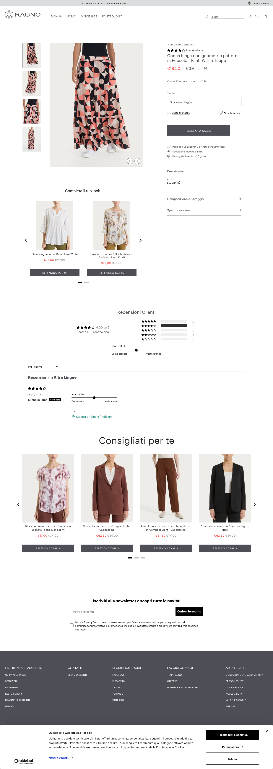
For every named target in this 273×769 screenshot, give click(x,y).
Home (171, 44)
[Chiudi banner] (267, 730)
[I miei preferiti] (257, 16)
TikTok (116, 687)
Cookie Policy (234, 687)
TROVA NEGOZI (261, 3)
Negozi (9, 706)
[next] (137, 161)
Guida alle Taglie (15, 674)
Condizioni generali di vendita (244, 674)
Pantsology (112, 16)
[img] (50, 388)
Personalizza (230, 747)
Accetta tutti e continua (232, 734)
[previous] (130, 161)
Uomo (71, 16)
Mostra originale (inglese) (94, 416)
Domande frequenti (17, 699)
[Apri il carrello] (265, 16)
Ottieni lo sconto (189, 611)
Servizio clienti (77, 674)
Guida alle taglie (181, 112)
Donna (56, 16)
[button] (176, 50)
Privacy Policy (234, 681)
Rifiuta (232, 759)
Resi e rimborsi (14, 693)
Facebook (118, 674)
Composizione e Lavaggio (185, 198)
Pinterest (118, 699)
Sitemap (230, 706)
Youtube (117, 693)
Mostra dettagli (59, 757)
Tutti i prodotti (186, 44)
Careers (172, 681)
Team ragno (174, 674)
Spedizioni (11, 681)
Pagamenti (11, 687)
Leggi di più (174, 182)
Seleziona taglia (199, 131)
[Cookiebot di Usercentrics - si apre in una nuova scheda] (24, 762)
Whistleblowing (236, 699)
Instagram (118, 681)
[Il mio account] (250, 16)
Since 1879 (89, 16)
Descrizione (175, 171)
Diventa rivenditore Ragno (183, 687)
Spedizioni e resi (178, 210)
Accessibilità (234, 693)
